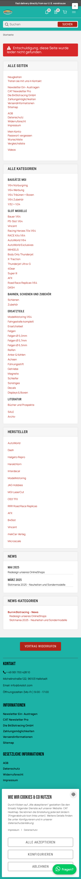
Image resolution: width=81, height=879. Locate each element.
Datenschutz (11, 768)
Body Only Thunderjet (21, 254)
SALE (11, 412)
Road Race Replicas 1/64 (22, 282)
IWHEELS (13, 249)
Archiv (11, 416)
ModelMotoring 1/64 (20, 317)
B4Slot (12, 520)
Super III (12, 273)
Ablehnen (40, 866)
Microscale (14, 541)
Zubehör (13, 304)
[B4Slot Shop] (7, 12)
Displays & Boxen (18, 392)
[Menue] (74, 12)
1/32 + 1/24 (14, 204)
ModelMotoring (17, 478)
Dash (11, 450)
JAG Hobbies (15, 485)
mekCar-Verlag (16, 534)
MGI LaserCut (16, 492)
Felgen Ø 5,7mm (17, 340)
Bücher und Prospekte (21, 405)
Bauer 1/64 (14, 216)
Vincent (12, 226)
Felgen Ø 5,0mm (17, 335)
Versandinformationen (18, 737)
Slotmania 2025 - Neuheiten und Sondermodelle (36, 584)
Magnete (13, 373)
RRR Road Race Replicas (22, 506)
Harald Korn (14, 464)
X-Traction (14, 259)
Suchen (67, 24)
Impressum (10, 780)
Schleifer (13, 378)
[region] (40, 35)
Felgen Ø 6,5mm (17, 345)
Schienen (13, 300)
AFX (10, 278)
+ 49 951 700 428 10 (18, 672)
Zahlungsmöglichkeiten (18, 731)
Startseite (8, 35)
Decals (12, 388)
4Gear (11, 268)
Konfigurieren (40, 854)
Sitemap (8, 742)
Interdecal (14, 471)
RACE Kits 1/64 (16, 235)
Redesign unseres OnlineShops (26, 572)
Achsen (12, 359)
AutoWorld (14, 443)
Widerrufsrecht (13, 774)
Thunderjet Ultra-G (19, 264)
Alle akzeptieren (40, 842)
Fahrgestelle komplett (21, 321)
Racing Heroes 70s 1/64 (22, 230)
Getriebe (13, 369)
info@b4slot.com (21, 685)
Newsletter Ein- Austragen (20, 714)
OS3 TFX (13, 499)
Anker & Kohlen (16, 354)
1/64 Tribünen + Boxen (21, 194)
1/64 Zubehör (16, 199)
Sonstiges (14, 383)
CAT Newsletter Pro (15, 719)
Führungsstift (16, 364)
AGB (5, 763)
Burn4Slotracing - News (23, 612)
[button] (75, 6)
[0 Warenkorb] (65, 12)
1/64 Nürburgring (18, 185)
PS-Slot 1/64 (15, 221)
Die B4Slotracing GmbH (18, 725)
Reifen (11, 350)
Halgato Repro (16, 457)
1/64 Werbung (16, 190)
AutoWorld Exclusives (20, 245)
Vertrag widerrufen (40, 646)
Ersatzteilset (15, 326)
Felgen (12, 331)
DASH (11, 287)
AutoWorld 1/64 (17, 240)
